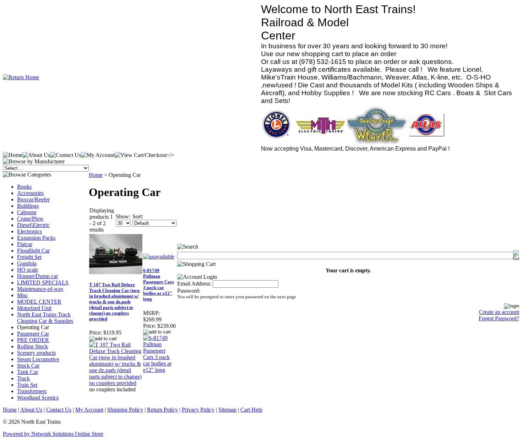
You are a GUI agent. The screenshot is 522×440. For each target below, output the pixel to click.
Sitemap (227, 410)
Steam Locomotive (38, 359)
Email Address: (194, 284)
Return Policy (162, 410)
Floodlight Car (33, 251)
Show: (123, 216)
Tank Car (27, 372)
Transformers (32, 391)
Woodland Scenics (38, 398)
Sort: (137, 216)
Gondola (27, 263)
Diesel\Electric (33, 225)
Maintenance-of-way (40, 289)
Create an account (499, 312)
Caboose (27, 212)
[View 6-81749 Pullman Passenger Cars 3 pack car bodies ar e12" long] (159, 370)
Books (24, 187)
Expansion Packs (36, 238)
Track (23, 378)
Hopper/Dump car (37, 276)
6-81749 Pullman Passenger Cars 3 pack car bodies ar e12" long (158, 285)
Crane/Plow (30, 219)
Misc (22, 295)
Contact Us (58, 410)
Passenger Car (33, 334)
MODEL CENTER (39, 302)
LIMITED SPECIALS (43, 282)
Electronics (29, 231)
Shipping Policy (125, 410)
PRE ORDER (33, 340)
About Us (31, 410)
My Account (89, 410)
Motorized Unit (34, 308)
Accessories (30, 193)
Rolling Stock (32, 346)
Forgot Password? (499, 318)
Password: (188, 291)
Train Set (27, 385)
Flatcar (24, 244)
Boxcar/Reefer (33, 199)
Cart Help (251, 410)
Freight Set (29, 257)
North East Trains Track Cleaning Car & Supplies (45, 317)
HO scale (27, 270)
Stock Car (28, 366)
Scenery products (36, 353)
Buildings (28, 206)
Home (96, 175)
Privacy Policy (198, 410)
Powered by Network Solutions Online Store (53, 434)
